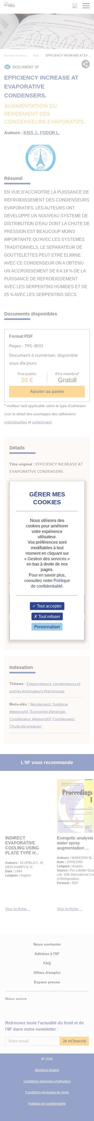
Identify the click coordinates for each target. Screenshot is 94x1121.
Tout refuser (48, 616)
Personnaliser (47, 626)
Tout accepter (49, 606)
